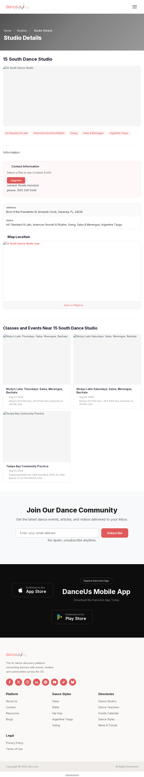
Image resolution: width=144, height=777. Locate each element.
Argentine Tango (62, 719)
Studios (22, 30)
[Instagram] (27, 682)
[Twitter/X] (18, 682)
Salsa (55, 701)
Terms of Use (14, 749)
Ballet (55, 707)
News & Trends (107, 725)
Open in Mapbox (73, 305)
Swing (56, 725)
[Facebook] (9, 682)
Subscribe (114, 533)
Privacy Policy (14, 742)
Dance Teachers (108, 707)
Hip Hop (57, 713)
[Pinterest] (45, 682)
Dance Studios (107, 701)
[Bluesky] (72, 682)
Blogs (9, 719)
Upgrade (16, 180)
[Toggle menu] (134, 6)
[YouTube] (54, 682)
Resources (12, 713)
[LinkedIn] (36, 682)
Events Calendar (108, 713)
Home (7, 30)
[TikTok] (63, 682)
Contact (11, 707)
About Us (11, 701)
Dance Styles (106, 719)
